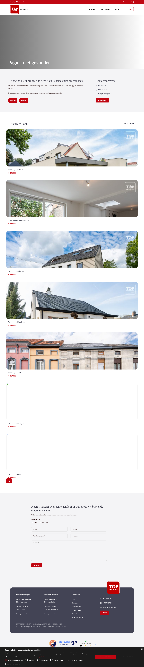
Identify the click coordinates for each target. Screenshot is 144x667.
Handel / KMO (76, 610)
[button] (48, 664)
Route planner (20, 614)
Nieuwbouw (76, 614)
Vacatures (117, 2)
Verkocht (125, 2)
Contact (129, 9)
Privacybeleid (39, 657)
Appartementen (77, 606)
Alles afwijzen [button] (127, 657)
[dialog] (72, 657)
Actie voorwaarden (78, 617)
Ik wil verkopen (104, 9)
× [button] (142, 649)
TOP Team (118, 9)
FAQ (132, 2)
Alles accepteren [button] (106, 657)
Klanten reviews (21, 2)
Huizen (74, 599)
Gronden (74, 603)
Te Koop (92, 9)
